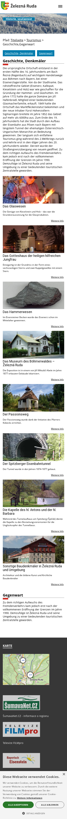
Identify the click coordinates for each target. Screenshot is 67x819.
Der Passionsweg (15, 414)
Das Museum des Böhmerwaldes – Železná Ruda (29, 363)
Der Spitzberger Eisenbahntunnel (27, 464)
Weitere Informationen (29, 798)
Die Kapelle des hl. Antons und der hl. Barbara (29, 511)
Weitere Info (57, 220)
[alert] (33, 795)
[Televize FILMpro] (21, 736)
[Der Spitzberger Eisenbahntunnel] (33, 447)
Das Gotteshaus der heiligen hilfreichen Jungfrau (31, 257)
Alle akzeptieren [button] (18, 804)
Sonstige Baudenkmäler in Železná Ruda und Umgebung (32, 568)
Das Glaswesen (14, 206)
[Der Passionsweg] (33, 398)
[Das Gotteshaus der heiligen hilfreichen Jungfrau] (33, 239)
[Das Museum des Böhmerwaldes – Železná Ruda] (33, 345)
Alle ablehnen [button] (49, 804)
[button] (33, 813)
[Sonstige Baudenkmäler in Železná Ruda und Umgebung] (33, 549)
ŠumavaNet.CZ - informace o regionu (26, 716)
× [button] (63, 774)
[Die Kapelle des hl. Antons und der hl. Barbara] (33, 493)
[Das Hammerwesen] (33, 295)
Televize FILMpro (13, 743)
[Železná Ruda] (18, 8)
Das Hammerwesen (17, 312)
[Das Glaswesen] (33, 190)
